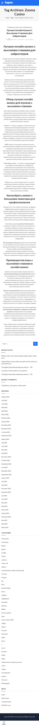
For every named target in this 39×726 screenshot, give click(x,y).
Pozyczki (3, 630)
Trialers (3, 669)
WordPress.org (5, 705)
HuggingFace (5, 598)
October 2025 (5, 432)
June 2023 (4, 467)
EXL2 (2, 584)
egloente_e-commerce (17, 39)
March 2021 (4, 510)
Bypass (3, 549)
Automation (5, 542)
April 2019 (4, 524)
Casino (3, 556)
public (3, 637)
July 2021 (4, 495)
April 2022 (4, 485)
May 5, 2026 (29, 39)
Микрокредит (5, 683)
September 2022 (6, 474)
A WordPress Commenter (9, 385)
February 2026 (5, 418)
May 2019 (4, 520)
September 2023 (6, 464)
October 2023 (5, 460)
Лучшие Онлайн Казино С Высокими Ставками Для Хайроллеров (19, 33)
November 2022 (6, 471)
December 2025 (6, 425)
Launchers (4, 602)
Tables (3, 658)
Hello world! (22, 385)
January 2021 (5, 513)
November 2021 (6, 492)
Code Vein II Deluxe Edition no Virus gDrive (14, 370)
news (3, 616)
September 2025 (6, 435)
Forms (3, 591)
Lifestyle (4, 606)
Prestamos (4, 634)
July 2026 (4, 400)
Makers (3, 609)
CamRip (3, 553)
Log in (3, 694)
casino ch (4, 560)
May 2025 (4, 450)
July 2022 (4, 481)
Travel (3, 665)
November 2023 (6, 457)
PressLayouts (19, 717)
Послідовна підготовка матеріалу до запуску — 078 (16, 367)
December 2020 (6, 517)
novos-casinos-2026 (7, 620)
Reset (3, 641)
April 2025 (4, 453)
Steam (3, 655)
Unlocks (3, 676)
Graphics (4, 595)
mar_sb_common (6, 613)
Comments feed (6, 702)
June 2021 (4, 499)
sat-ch (3, 648)
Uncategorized (5, 673)
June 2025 (4, 446)
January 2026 (5, 421)
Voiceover (4, 680)
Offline (3, 623)
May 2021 (4, 503)
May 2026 (4, 407)
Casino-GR (4, 563)
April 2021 (4, 506)
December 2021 (6, 488)
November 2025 (6, 428)
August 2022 (5, 478)
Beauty (3, 546)
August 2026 (5, 397)
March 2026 (4, 414)
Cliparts (3, 567)
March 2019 (4, 527)
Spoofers (4, 651)
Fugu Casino (14, 67)
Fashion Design (5, 588)
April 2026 (4, 411)
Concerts (4, 574)
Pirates (3, 627)
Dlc (2, 581)
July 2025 (4, 442)
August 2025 (5, 439)
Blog (12, 17)
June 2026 (4, 404)
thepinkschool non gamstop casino (11, 662)
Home (7, 17)
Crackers (4, 577)
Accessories (5, 538)
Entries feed (5, 698)
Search (35, 344)
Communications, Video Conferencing (19, 27)
